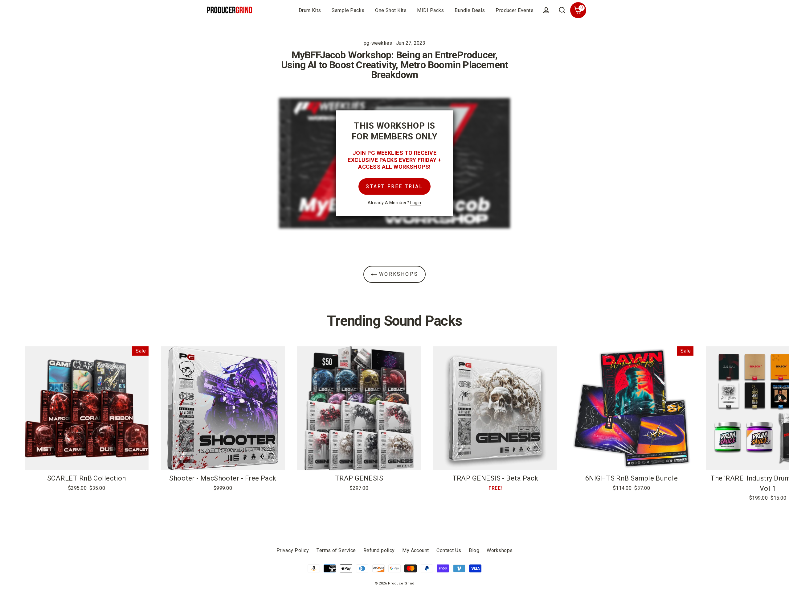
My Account (415, 550)
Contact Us (448, 550)
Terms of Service (336, 550)
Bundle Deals (470, 10)
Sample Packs (348, 10)
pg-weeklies (378, 43)
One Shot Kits (391, 10)
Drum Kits (310, 10)
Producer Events (514, 10)
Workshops (397, 274)
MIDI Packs (430, 10)
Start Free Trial (394, 186)
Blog (474, 550)
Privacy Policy (292, 550)
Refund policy (379, 550)
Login (415, 202)
